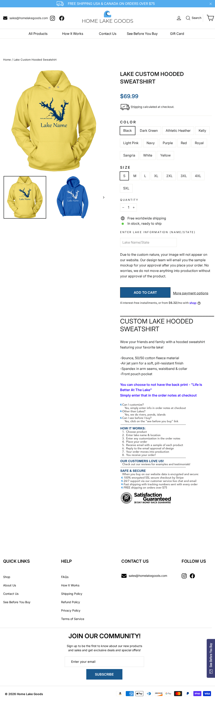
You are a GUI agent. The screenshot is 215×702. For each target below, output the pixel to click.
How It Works (72, 33)
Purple (168, 143)
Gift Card (177, 33)
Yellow (165, 155)
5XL (126, 188)
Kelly (202, 130)
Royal (199, 143)
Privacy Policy (70, 610)
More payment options (190, 293)
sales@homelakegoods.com (148, 575)
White (147, 155)
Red (184, 143)
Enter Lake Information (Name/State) (158, 232)
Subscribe (104, 674)
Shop (6, 577)
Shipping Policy (71, 593)
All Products (38, 33)
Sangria (129, 155)
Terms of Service (72, 619)
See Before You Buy (142, 33)
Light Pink (131, 143)
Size (125, 167)
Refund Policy (70, 602)
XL (156, 176)
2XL (169, 176)
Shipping (136, 106)
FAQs (64, 577)
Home (7, 59)
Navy (151, 143)
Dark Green (149, 130)
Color (128, 122)
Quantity (129, 199)
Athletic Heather (178, 130)
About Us (9, 585)
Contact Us (107, 33)
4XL (198, 176)
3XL (184, 176)
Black (127, 130)
